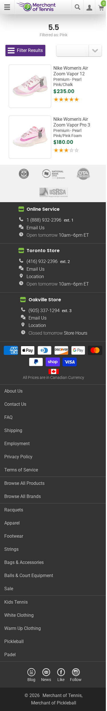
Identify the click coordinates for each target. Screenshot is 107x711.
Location (35, 276)
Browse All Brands (22, 496)
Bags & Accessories (24, 562)
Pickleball (14, 641)
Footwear (13, 536)
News (46, 679)
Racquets (13, 510)
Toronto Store (43, 250)
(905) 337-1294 (44, 310)
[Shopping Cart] (101, 9)
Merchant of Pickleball (53, 703)
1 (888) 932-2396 (44, 220)
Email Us (36, 227)
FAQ (8, 417)
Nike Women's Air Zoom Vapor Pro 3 (71, 127)
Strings (11, 549)
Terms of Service (21, 470)
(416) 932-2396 (42, 261)
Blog (31, 679)
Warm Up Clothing (22, 628)
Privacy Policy (18, 456)
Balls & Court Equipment (28, 575)
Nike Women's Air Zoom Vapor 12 (70, 76)
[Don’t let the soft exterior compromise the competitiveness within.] (30, 153)
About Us (13, 391)
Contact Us (15, 404)
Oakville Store (45, 299)
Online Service (43, 209)
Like (60, 679)
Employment (17, 443)
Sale (8, 588)
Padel (10, 654)
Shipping (13, 430)
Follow (76, 679)
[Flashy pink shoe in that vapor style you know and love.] (30, 102)
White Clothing (19, 615)
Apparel (12, 523)
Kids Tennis (16, 602)
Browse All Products (24, 483)
